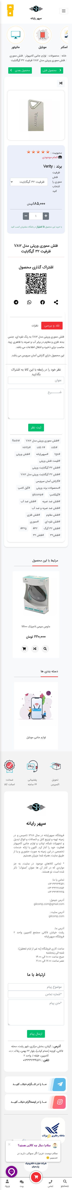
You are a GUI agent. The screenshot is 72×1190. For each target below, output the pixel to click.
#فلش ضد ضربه (51, 501)
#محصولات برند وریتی (48, 488)
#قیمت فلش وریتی (49, 461)
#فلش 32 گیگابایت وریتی (46, 467)
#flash (16, 440)
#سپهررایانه (42, 454)
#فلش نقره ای (52, 521)
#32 (35, 528)
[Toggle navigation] (64, 11)
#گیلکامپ (55, 494)
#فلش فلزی (33, 515)
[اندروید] (10, 7)
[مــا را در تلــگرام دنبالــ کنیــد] (56, 1085)
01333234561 (32, 1060)
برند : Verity (52, 166)
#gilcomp (37, 494)
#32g (23, 528)
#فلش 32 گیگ (52, 528)
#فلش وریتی (23, 454)
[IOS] (10, 13)
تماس (50, 1186)
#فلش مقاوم (53, 515)
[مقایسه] (61, 83)
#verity (26, 447)
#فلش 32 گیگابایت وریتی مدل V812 (40, 474)
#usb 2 (41, 447)
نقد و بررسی (52, 325)
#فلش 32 (38, 535)
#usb (54, 447)
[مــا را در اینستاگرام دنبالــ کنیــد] (56, 1103)
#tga (57, 454)
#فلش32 (55, 535)
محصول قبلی (49, 70)
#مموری (34, 521)
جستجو (65, 1186)
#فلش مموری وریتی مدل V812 (42, 440)
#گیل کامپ (24, 488)
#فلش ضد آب (28, 501)
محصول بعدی (22, 70)
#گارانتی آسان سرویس (48, 481)
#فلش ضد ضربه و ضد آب (46, 508)
